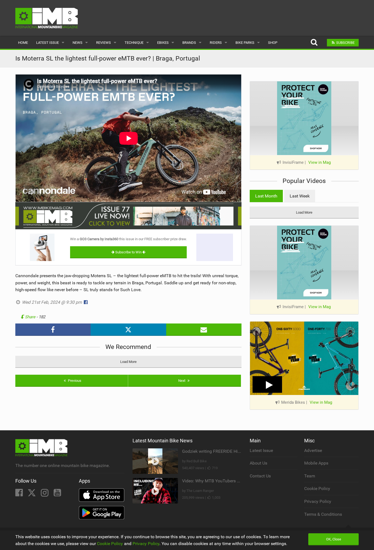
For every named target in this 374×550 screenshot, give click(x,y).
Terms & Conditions (323, 514)
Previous (74, 381)
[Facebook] (19, 494)
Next (182, 381)
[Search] (314, 42)
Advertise (313, 450)
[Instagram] (45, 494)
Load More (128, 362)
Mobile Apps (316, 463)
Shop (272, 43)
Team (309, 476)
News (77, 43)
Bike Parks (244, 43)
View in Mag (319, 162)
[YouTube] (57, 494)
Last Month (266, 196)
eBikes (163, 43)
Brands (189, 43)
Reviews (103, 43)
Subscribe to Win (128, 252)
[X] (32, 494)
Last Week (300, 196)
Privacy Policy (317, 501)
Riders (216, 43)
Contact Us (260, 476)
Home (23, 43)
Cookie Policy (317, 488)
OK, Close (333, 539)
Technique (134, 43)
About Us (258, 463)
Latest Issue (47, 43)
